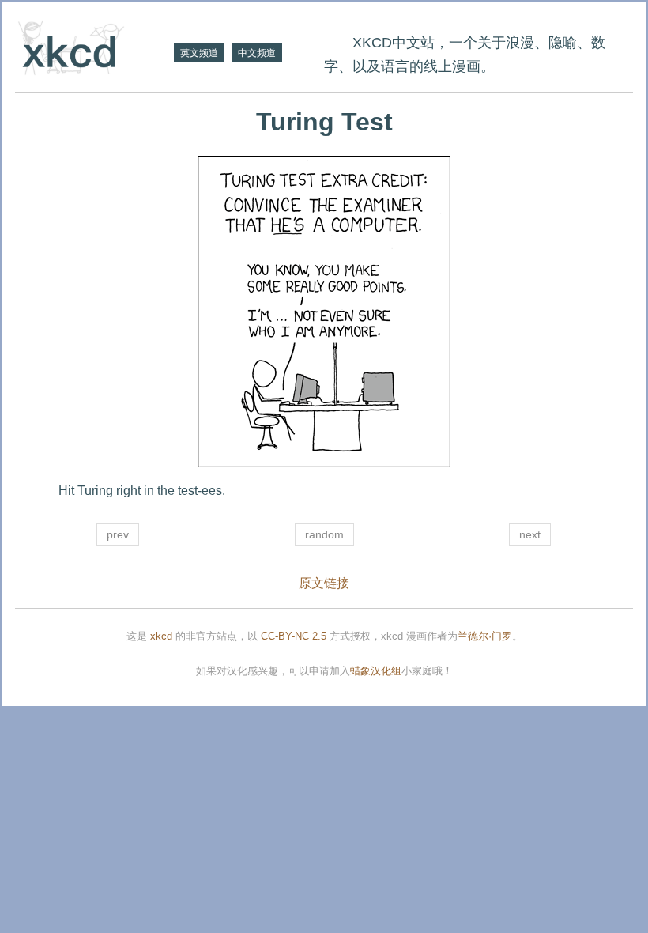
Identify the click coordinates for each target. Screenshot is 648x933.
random (324, 534)
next (530, 534)
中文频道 (257, 53)
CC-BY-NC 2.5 (293, 636)
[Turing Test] (324, 311)
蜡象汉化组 (375, 671)
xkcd (161, 636)
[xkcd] (92, 49)
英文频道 (199, 53)
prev (118, 534)
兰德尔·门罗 (485, 636)
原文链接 (324, 583)
